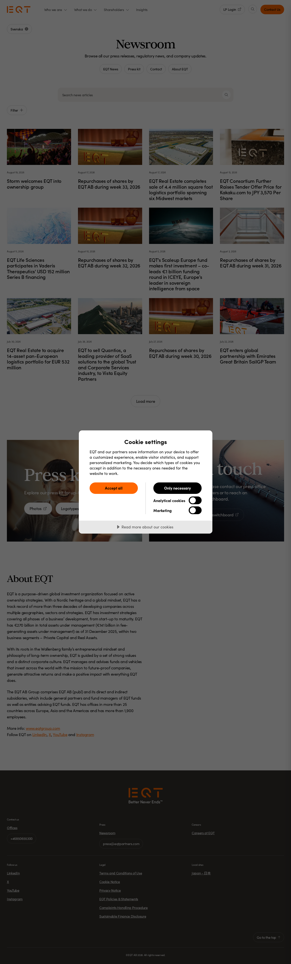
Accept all (114, 488)
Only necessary (177, 488)
